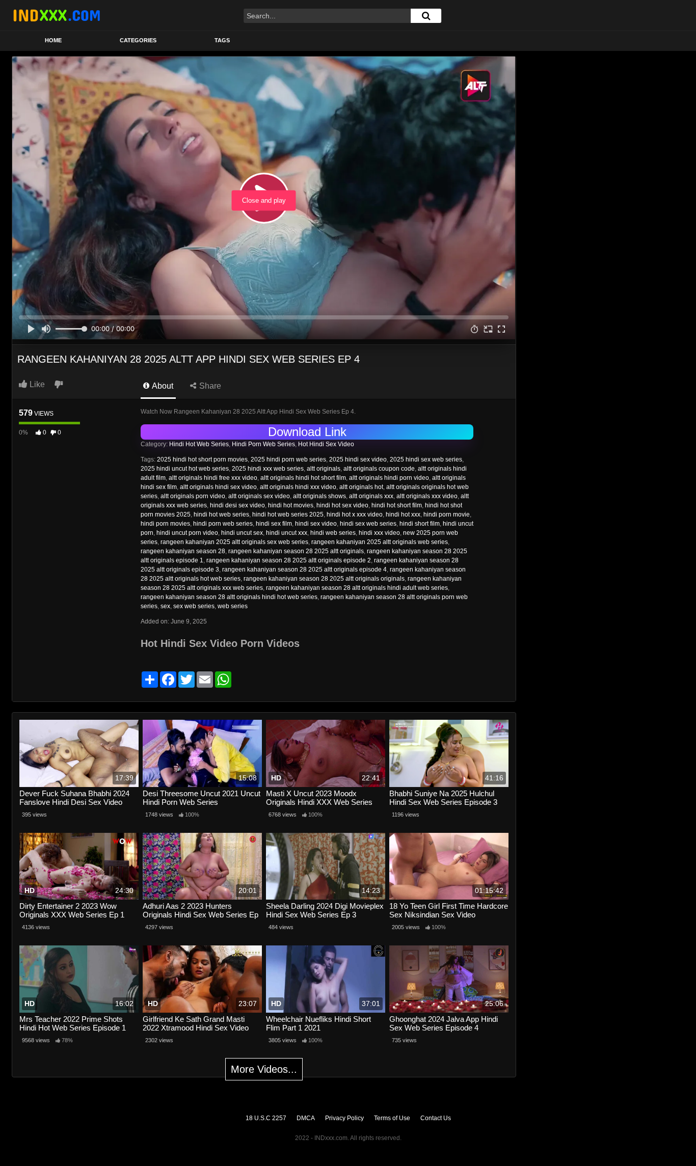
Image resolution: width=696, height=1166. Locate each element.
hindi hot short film (396, 505)
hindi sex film (274, 523)
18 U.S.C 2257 (266, 1118)
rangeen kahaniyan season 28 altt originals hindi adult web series (357, 587)
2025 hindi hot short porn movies (202, 459)
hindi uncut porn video (187, 532)
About (161, 386)
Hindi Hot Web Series (199, 444)
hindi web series (333, 532)
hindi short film (419, 523)
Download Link (307, 432)
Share (209, 386)
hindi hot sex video (342, 505)
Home (53, 40)
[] (426, 16)
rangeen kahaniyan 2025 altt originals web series (379, 542)
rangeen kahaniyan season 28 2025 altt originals (296, 551)
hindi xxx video (379, 532)
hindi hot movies (290, 505)
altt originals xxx (371, 496)
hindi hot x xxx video (355, 514)
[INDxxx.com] (56, 15)
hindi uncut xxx (286, 532)
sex (165, 606)
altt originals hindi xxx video (298, 487)
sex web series (194, 606)
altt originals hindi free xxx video (213, 477)
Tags (222, 40)
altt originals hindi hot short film (303, 477)
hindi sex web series (368, 523)
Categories (138, 40)
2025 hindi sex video (358, 459)
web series (233, 606)
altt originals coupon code (379, 468)
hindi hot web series (221, 514)
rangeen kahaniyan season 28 (183, 551)
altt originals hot (361, 487)
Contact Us (435, 1118)
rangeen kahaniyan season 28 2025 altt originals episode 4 (304, 569)
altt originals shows (319, 496)
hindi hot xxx (403, 514)
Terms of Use (392, 1118)
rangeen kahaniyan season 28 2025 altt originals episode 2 (288, 560)
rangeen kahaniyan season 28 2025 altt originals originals (324, 578)
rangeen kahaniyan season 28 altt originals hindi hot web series (229, 597)
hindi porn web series (223, 523)
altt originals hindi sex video (218, 487)
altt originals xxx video (427, 496)
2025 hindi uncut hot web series (185, 468)
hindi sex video (316, 523)
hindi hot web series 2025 (288, 514)
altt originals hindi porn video (389, 477)
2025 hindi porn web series (288, 459)
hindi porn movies (165, 523)
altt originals (323, 468)
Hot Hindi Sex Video (326, 444)
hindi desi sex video (237, 505)
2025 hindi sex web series (426, 459)
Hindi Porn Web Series (263, 444)
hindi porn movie (446, 514)
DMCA (306, 1118)
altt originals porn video (192, 496)
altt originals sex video (259, 496)
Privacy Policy (344, 1118)
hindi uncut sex (242, 532)
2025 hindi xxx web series (268, 468)
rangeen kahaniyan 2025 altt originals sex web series (234, 542)
